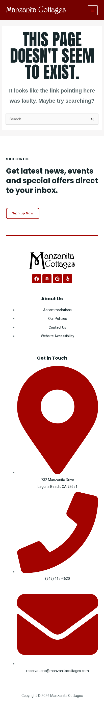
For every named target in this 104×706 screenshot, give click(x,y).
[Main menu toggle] (93, 10)
